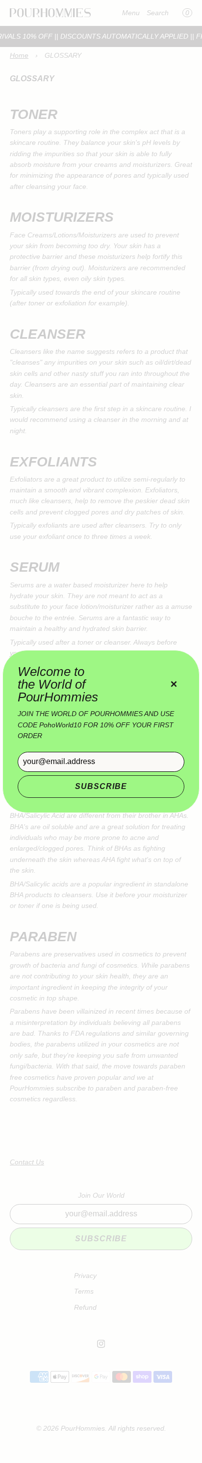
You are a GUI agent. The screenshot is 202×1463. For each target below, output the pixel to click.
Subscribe (101, 786)
